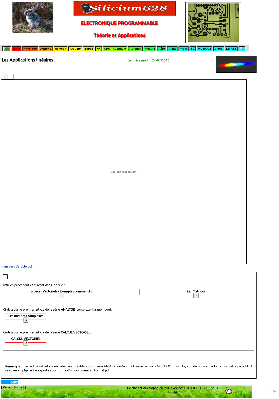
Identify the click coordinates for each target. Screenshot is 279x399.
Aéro (161, 48)
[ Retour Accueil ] (13, 387)
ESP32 (88, 48)
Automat (135, 48)
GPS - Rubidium (115, 48)
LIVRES (231, 48)
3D (192, 48)
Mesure (150, 48)
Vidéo (219, 48)
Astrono (45, 48)
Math (16, 48)
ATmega (60, 48)
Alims (172, 48)
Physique (30, 48)
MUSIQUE (204, 48)
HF (98, 48)
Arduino (75, 48)
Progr (183, 48)
